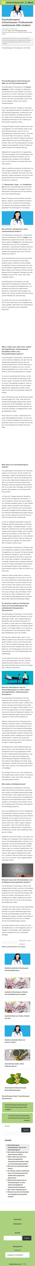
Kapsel (25, 237)
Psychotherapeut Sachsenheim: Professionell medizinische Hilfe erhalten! (19, 1118)
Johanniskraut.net (15, 2)
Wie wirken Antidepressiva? (17, 1189)
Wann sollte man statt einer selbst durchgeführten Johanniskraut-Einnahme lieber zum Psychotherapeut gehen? (18, 1160)
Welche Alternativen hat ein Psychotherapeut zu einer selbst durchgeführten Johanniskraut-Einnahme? (17, 1183)
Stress (16, 242)
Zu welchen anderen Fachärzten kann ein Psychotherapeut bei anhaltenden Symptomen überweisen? (18, 1174)
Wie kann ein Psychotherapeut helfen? (18, 1167)
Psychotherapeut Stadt (20, 30)
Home (9, 30)
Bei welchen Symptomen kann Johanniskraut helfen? (18, 1153)
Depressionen (9, 184)
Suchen (7, 1126)
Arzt (13, 30)
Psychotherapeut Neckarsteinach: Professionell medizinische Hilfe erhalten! (16, 1107)
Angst (16, 184)
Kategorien (17, 1250)
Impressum (17, 1219)
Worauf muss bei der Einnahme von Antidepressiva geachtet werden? (18, 1194)
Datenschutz (17, 1224)
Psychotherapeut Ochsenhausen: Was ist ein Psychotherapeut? (17, 1147)
